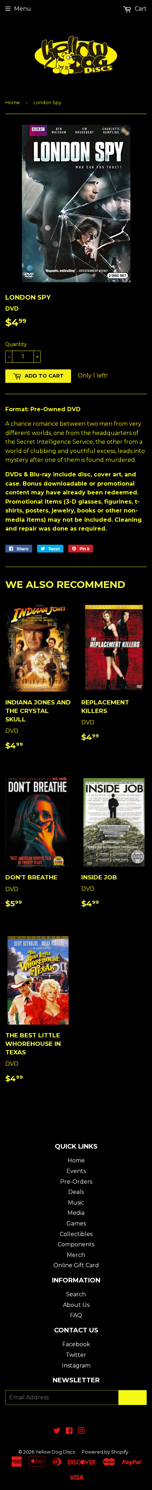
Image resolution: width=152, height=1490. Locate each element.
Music (76, 1202)
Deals (76, 1192)
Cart (140, 8)
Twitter (76, 1355)
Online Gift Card (76, 1265)
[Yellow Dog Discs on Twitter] (56, 1431)
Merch (76, 1255)
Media (76, 1212)
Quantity (16, 344)
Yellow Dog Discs (55, 1452)
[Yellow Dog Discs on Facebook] (69, 1431)
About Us (76, 1305)
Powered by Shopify (105, 1452)
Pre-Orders (76, 1181)
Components (76, 1244)
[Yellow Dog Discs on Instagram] (81, 1431)
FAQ (76, 1315)
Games (76, 1223)
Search (76, 1294)
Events (76, 1171)
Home (12, 102)
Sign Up (132, 1397)
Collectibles (76, 1234)
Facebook (76, 1344)
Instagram (76, 1365)
